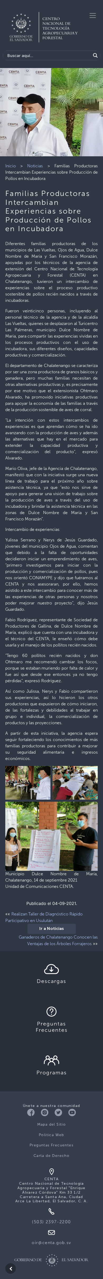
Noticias (35, 165)
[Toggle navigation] (93, 15)
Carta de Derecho (51, 1155)
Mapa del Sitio (51, 1124)
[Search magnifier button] (95, 55)
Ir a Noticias (51, 929)
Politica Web (51, 1135)
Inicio (10, 165)
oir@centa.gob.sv (51, 1242)
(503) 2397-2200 (51, 1221)
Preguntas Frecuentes (51, 1145)
